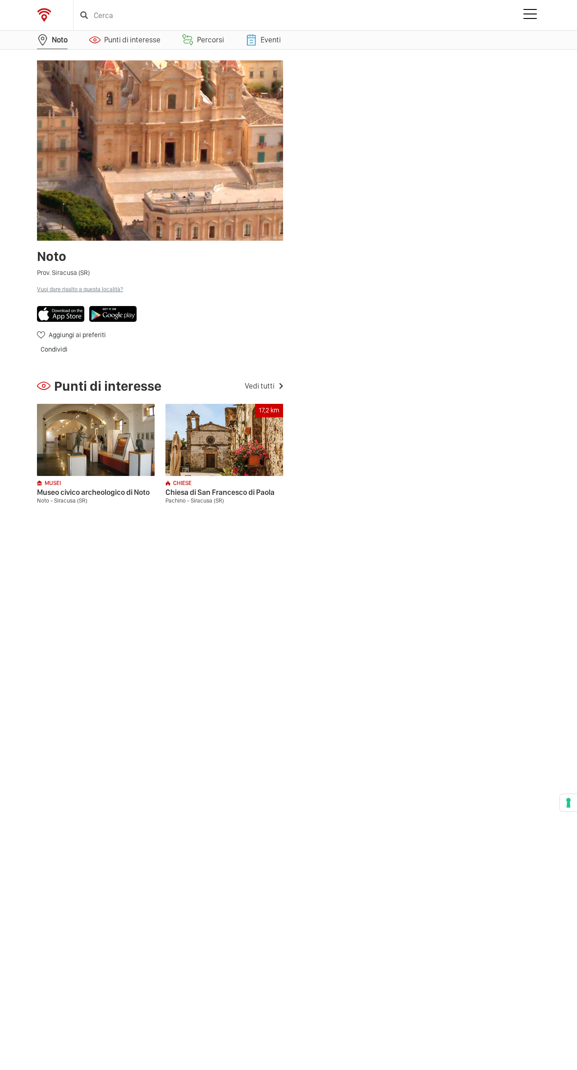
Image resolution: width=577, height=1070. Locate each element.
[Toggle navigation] (530, 15)
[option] (160, 150)
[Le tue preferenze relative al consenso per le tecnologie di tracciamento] (568, 802)
